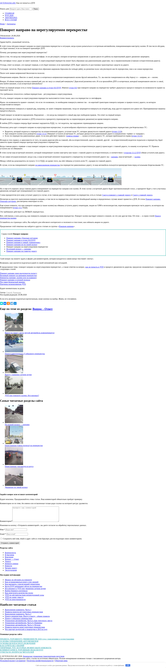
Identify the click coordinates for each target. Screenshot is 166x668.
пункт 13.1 (17, 208)
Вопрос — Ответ (12, 559)
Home (2, 24)
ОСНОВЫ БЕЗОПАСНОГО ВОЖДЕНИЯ (17, 643)
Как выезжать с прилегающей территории (22, 584)
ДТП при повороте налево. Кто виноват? (22, 396)
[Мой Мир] (15, 303)
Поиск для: (4, 9)
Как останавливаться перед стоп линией (21, 582)
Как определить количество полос (19, 593)
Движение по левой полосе (16, 487)
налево (137, 157)
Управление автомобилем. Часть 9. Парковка (23, 623)
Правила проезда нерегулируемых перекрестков (25, 627)
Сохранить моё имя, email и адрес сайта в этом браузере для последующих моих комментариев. (42, 539)
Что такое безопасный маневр (12, 282)
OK (128, 665)
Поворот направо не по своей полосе (21, 245)
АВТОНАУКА (11, 18)
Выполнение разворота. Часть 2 (18, 614)
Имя (2, 530)
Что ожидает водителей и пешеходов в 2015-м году (26, 629)
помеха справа (72, 136)
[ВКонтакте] (4, 303)
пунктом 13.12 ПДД (132, 153)
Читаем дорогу (11, 568)
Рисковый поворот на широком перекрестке (18, 275)
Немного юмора (11, 564)
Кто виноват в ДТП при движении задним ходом (25, 588)
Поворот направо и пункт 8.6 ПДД (46, 88)
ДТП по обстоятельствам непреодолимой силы (24, 595)
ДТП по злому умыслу (14, 597)
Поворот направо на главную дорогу (21, 251)
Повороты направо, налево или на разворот (18, 278)
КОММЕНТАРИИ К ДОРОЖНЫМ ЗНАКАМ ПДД (21, 650)
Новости (8, 566)
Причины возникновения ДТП (13, 284)
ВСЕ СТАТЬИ (11, 20)
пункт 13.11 (137, 136)
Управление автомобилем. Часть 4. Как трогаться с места (28, 621)
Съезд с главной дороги (142, 195)
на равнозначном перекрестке (47, 165)
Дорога (8, 561)
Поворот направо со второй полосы (15, 280)
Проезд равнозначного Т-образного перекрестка (25, 354)
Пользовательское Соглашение (13, 661)
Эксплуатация (11, 570)
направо (114, 157)
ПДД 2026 (9, 15)
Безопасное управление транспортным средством (43, 656)
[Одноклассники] (8, 303)
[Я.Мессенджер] (1, 303)
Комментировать (7, 38)
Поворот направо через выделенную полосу (18, 273)
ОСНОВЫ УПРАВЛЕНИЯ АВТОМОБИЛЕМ (19, 641)
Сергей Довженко (13, 292)
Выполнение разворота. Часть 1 (18, 610)
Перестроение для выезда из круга (19, 466)
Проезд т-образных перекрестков (18, 618)
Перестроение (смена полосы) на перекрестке (24, 445)
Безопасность (10, 553)
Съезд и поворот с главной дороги (116, 195)
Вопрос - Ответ (43, 308)
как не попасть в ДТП (94, 267)
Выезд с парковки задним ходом (18, 375)
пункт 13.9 (116, 131)
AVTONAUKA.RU (8, 3)
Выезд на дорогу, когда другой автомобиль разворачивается (29, 333)
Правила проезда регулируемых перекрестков (24, 612)
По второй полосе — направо (18, 249)
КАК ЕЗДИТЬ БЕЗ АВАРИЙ (12, 646)
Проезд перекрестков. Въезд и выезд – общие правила (27, 616)
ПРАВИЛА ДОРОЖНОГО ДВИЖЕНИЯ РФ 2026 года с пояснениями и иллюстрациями (37, 639)
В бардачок (9, 555)
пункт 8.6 (73, 88)
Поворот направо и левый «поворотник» (23, 242)
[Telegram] (11, 303)
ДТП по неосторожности (15, 599)
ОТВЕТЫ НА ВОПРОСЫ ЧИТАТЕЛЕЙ (17, 652)
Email (3, 534)
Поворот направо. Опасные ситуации (22, 238)
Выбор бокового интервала (16, 591)
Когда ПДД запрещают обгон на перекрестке (23, 586)
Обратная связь (61, 661)
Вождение (9, 557)
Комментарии (6, 521)
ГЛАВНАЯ (9, 13)
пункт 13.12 (42, 134)
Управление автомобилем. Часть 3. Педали (22, 625)
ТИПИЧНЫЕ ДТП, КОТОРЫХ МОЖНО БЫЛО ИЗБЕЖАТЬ (25, 648)
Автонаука (11, 24)
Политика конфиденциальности (40, 661)
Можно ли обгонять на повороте (18, 580)
